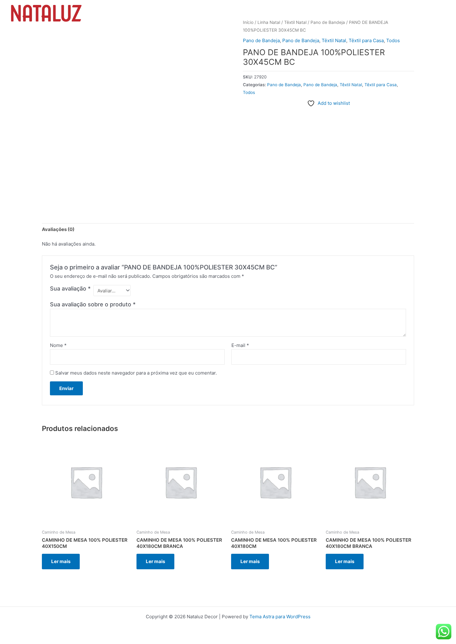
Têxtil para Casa (366, 40)
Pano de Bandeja (261, 40)
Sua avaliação (70, 288)
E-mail (240, 345)
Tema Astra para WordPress (280, 617)
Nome (58, 345)
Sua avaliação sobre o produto (93, 304)
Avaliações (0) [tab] (58, 229)
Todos (393, 40)
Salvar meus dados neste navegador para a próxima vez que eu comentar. (136, 373)
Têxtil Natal (334, 40)
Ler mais (60, 561)
